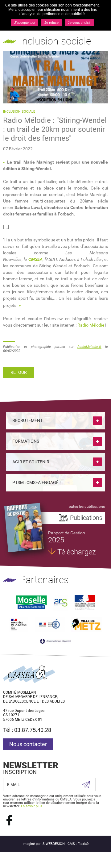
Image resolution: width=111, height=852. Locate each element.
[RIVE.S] (24, 527)
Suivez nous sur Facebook (9, 820)
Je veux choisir (79, 22)
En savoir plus (31, 806)
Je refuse (51, 22)
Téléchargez (76, 552)
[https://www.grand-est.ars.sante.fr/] (60, 602)
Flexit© (83, 844)
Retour (18, 372)
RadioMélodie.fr (89, 347)
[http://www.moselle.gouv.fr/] (85, 602)
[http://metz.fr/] (86, 624)
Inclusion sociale (19, 112)
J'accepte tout (24, 22)
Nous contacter (28, 744)
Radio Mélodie (90, 325)
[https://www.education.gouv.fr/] (50, 624)
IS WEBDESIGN (53, 844)
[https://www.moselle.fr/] (31, 602)
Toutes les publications (86, 506)
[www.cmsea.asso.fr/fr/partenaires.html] (55, 641)
